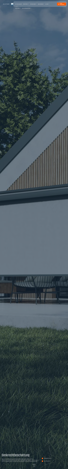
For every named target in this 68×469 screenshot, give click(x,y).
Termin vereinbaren (62, 4)
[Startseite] (8, 4)
